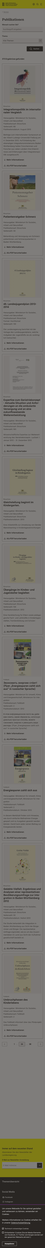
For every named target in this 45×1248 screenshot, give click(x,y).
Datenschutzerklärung (20, 1223)
